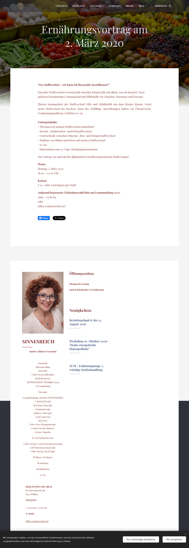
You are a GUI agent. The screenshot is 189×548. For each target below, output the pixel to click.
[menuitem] (61, 6)
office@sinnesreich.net (37, 521)
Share (45, 218)
